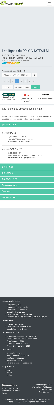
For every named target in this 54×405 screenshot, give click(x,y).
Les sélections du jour (16, 312)
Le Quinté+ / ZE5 (14, 305)
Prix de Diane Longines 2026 (18, 346)
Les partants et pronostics (17, 307)
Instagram (20, 358)
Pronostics (7, 87)
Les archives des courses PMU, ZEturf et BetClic (27, 317)
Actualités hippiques (15, 353)
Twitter (19, 360)
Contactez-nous (45, 392)
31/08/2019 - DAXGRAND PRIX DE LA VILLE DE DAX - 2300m (25, 155)
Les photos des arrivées (17, 329)
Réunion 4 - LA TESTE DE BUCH (16, 75)
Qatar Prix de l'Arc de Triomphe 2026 (22, 339)
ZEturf (9, 373)
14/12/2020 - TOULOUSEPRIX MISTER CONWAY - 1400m (20, 139)
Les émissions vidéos (15, 324)
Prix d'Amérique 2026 (15, 341)
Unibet (9, 375)
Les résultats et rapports (17, 310)
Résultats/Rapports (22, 87)
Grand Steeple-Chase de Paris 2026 (21, 336)
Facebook (11, 360)
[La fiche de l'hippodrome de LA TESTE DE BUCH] (34, 75)
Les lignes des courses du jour (19, 314)
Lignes (35, 87)
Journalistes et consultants (18, 356)
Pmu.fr (9, 370)
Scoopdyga (27, 363)
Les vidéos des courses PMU (19, 326)
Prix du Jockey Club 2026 (17, 344)
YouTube (10, 358)
